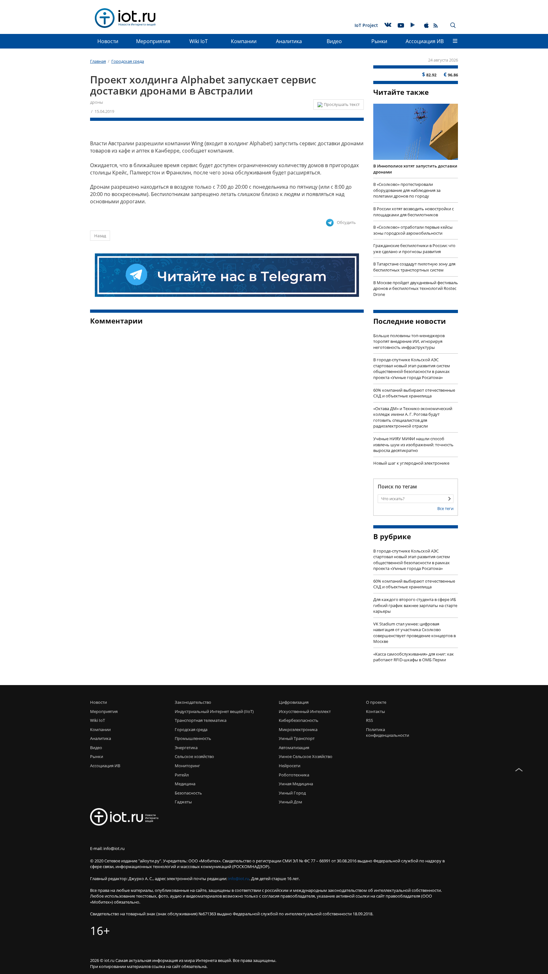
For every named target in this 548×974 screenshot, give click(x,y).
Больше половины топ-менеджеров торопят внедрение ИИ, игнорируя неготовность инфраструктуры (409, 341)
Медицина (185, 784)
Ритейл (182, 775)
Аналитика (289, 41)
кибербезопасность (298, 720)
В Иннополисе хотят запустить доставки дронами (415, 169)
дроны (96, 102)
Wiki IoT (198, 41)
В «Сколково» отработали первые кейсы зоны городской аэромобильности (413, 230)
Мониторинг (187, 765)
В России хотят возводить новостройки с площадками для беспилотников (413, 212)
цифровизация (294, 702)
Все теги (445, 508)
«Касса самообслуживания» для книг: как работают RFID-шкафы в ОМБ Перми (413, 657)
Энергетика (186, 747)
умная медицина (296, 784)
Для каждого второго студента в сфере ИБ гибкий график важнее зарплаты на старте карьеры (415, 605)
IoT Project (366, 25)
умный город (292, 793)
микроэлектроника (298, 729)
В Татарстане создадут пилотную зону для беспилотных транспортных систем (414, 267)
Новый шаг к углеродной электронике (411, 463)
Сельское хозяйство (194, 756)
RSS (369, 720)
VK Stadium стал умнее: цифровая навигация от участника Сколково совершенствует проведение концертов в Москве (414, 632)
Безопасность (188, 793)
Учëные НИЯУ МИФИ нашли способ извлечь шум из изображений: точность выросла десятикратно (413, 444)
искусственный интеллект (305, 711)
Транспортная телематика (200, 720)
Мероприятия (153, 41)
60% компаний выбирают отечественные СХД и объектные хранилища (414, 393)
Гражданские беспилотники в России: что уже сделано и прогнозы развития (414, 248)
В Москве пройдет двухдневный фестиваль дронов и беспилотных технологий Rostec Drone (415, 288)
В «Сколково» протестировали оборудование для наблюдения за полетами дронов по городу (406, 190)
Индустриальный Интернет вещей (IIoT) (214, 711)
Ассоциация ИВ (425, 41)
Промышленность (193, 738)
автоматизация (294, 747)
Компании (244, 41)
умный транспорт (297, 738)
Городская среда (191, 729)
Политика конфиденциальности (386, 732)
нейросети (289, 765)
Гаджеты (183, 802)
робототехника (294, 775)
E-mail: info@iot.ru (107, 848)
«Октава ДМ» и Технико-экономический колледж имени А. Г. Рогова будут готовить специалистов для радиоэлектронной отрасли (412, 417)
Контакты (375, 711)
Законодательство (193, 702)
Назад (100, 236)
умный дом (290, 802)
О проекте (376, 702)
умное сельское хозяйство (305, 756)
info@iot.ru (238, 878)
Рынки (379, 41)
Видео (334, 41)
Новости (107, 41)
